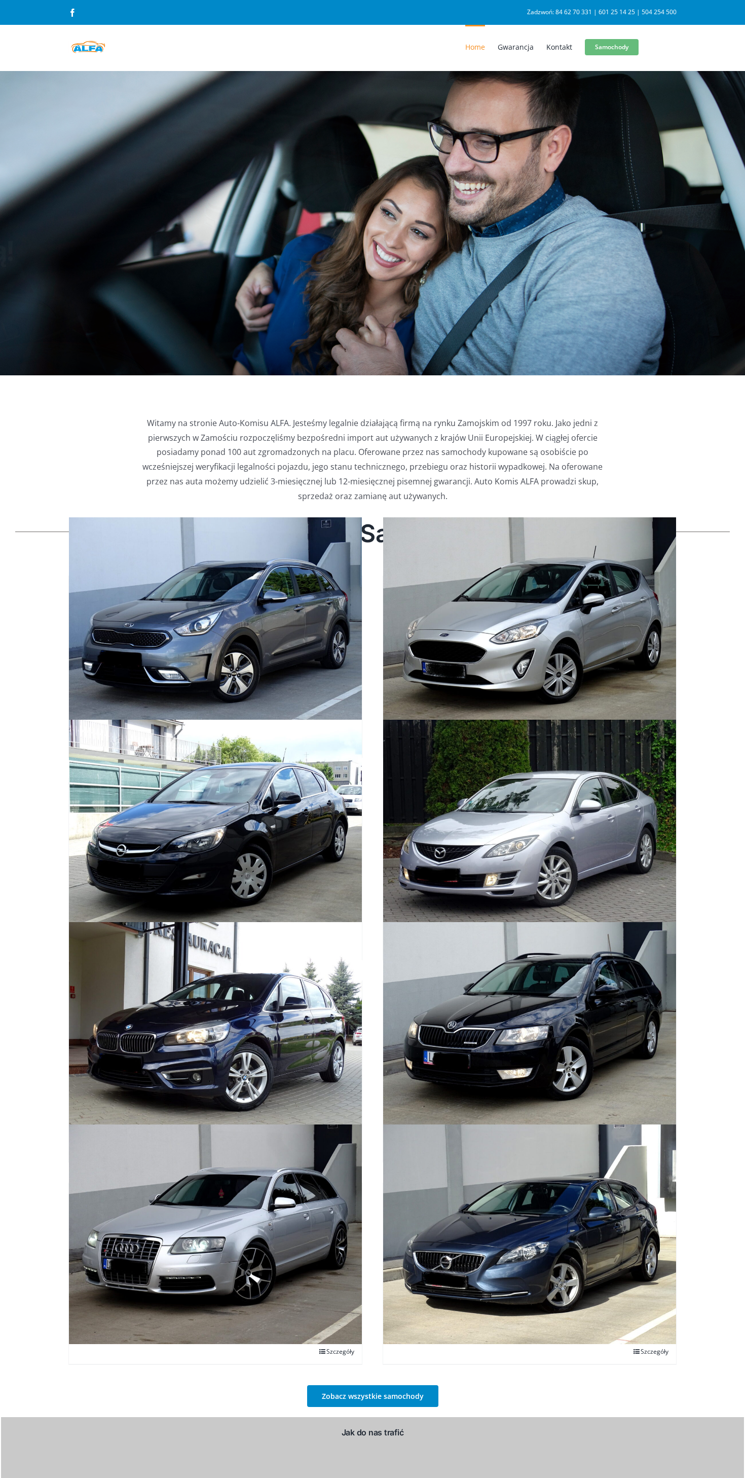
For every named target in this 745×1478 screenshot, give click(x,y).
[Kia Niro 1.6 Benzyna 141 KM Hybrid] (215, 627)
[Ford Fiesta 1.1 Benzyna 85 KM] (529, 627)
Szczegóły (340, 1351)
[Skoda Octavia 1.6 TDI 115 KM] (529, 1032)
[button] (372, 1396)
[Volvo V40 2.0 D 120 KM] (529, 1234)
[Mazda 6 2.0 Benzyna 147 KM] (529, 830)
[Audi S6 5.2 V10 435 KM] (215, 1234)
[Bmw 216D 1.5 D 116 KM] (215, 1032)
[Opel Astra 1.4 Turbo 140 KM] (215, 830)
